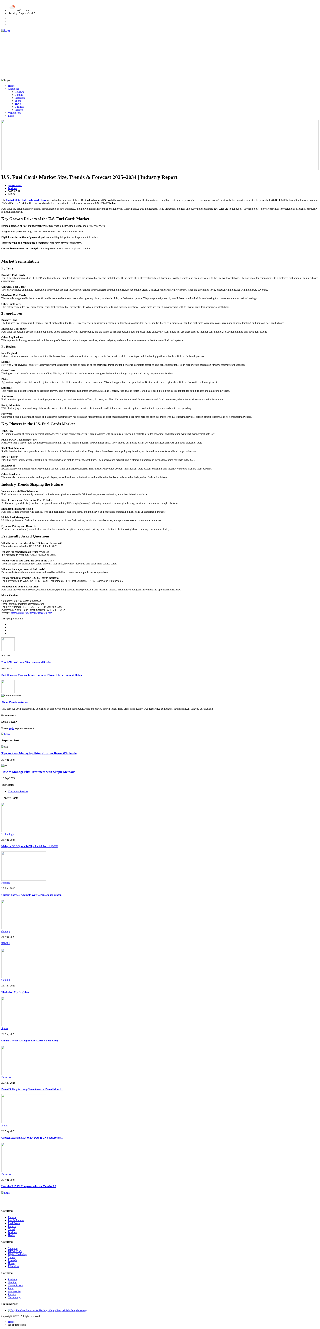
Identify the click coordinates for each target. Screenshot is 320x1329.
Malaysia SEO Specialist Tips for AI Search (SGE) (29, 846)
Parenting (20, 97)
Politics (12, 1226)
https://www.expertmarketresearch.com (31, 612)
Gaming (19, 94)
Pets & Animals (16, 1220)
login (11, 728)
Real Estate (14, 1223)
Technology (7, 834)
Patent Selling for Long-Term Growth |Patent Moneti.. (32, 1089)
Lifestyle (12, 1260)
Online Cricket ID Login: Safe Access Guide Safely (29, 1040)
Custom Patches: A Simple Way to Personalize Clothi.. (31, 894)
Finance (12, 1217)
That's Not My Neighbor (15, 992)
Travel (18, 103)
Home (11, 85)
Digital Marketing (17, 1254)
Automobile (14, 1291)
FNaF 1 (5, 943)
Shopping (13, 1248)
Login (11, 115)
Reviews (19, 91)
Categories (13, 88)
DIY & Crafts (15, 1251)
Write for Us (14, 112)
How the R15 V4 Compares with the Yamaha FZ (28, 1186)
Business (19, 106)
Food (11, 1288)
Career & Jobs (15, 1285)
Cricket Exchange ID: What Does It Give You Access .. (32, 1137)
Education (13, 1266)
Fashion (19, 109)
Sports (18, 100)
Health (11, 1235)
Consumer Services (18, 791)
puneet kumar (15, 185)
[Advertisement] (101, 55)
